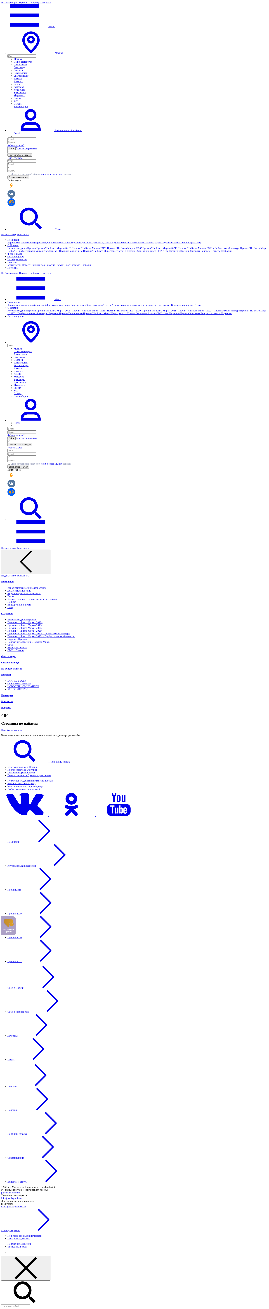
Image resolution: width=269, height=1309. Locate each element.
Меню (51, 26)
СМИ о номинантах (18, 1011)
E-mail (17, 133)
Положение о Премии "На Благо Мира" (89, 251)
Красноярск (20, 92)
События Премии (55, 265)
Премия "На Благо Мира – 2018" (54, 248)
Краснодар (19, 89)
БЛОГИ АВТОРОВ (17, 689)
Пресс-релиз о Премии (123, 251)
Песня (108, 242)
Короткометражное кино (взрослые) (26, 242)
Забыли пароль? (15, 145)
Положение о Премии (19, 1244)
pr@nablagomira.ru (10, 1192)
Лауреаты (12, 1035)
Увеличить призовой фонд (21, 783)
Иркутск (18, 81)
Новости (6, 674)
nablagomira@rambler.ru (13, 1206)
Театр (198, 242)
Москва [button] (58, 53)
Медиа (11, 1059)
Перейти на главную (12, 730)
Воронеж (18, 70)
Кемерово (19, 87)
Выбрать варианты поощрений (23, 789)
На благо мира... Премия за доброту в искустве (26, 2)
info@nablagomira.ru (11, 1198)
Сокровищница (15, 256)
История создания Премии (21, 248)
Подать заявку (8, 234)
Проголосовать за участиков (22, 769)
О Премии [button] (13, 245)
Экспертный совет (146, 251)
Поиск (58, 229)
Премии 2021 (14, 961)
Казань (17, 84)
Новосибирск (21, 106)
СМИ (10, 644)
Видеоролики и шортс (183, 242)
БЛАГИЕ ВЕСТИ (16, 680)
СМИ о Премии (15, 650)
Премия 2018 (14, 889)
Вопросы (6, 707)
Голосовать (23, 234)
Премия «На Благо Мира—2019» (24, 625)
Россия (17, 98)
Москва (18, 59)
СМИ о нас (162, 251)
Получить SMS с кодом (20, 155)
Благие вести (14, 265)
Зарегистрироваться (26, 148)
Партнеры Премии (179, 251)
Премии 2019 (14, 913)
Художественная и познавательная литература (137, 242)
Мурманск (19, 95)
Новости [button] (12, 262)
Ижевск (18, 78)
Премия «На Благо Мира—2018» (24, 622)
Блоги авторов (73, 265)
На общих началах (17, 259)
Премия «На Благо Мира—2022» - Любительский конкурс (38, 633)
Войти (11, 148)
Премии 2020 (14, 937)
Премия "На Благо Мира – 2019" (89, 248)
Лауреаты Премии (58, 251)
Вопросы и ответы (211, 251)
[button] (30, 342)
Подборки (226, 251)
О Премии (7, 613)
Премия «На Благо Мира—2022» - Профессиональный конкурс (41, 636)
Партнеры (12, 267)
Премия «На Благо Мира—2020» (24, 628)
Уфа (16, 101)
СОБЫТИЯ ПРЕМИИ (19, 683)
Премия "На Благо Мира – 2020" (124, 248)
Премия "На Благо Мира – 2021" (160, 248)
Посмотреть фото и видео (21, 772)
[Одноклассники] (72, 815)
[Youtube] (119, 815)
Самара (17, 103)
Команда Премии (10, 1230)
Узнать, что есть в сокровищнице (25, 786)
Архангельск (20, 64)
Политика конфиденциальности (24, 1235)
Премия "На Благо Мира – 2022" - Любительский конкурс (209, 248)
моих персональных (51, 174)
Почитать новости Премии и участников (29, 775)
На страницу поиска (59, 761)
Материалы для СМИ (18, 1238)
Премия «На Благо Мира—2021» (24, 630)
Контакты (195, 251)
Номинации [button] (13, 239)
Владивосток (21, 73)
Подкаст (166, 242)
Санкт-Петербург (23, 61)
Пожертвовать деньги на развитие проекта (30, 780)
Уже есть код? (14, 158)
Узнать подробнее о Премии (22, 767)
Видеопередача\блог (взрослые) (88, 242)
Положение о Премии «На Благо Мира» (28, 642)
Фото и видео (14, 253)
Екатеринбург (21, 75)
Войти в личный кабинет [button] (68, 130)
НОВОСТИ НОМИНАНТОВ (23, 686)
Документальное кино (58, 242)
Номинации (7, 581)
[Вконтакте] (25, 815)
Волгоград (19, 67)
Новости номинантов (33, 265)
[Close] (25, 1268)
